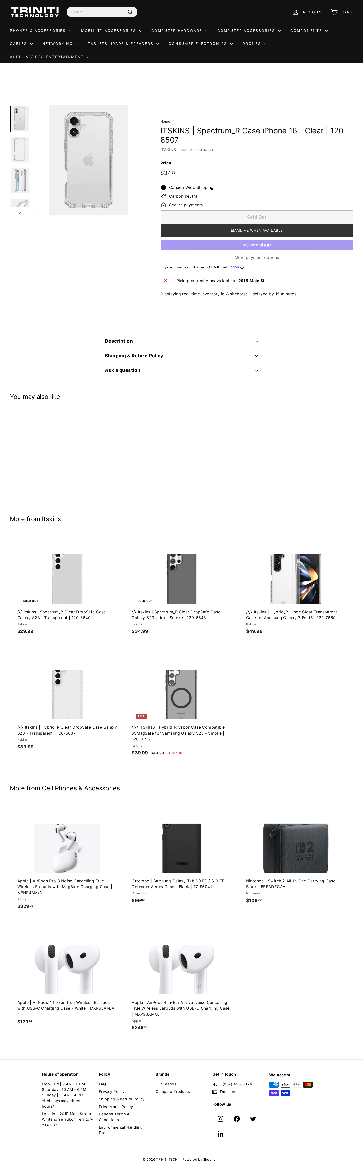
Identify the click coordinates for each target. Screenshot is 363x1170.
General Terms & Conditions (114, 1117)
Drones (252, 43)
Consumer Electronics (199, 43)
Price (166, 163)
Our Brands (166, 1084)
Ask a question (123, 370)
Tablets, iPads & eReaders (121, 43)
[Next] (20, 211)
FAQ (102, 1084)
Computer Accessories (247, 30)
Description (119, 341)
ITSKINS (168, 149)
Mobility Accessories (109, 30)
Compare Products (173, 1091)
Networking (58, 43)
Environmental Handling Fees (121, 1130)
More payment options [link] (257, 257)
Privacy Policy (112, 1091)
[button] (257, 230)
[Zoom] (89, 160)
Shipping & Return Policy (134, 356)
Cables (19, 43)
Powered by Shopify (198, 1159)
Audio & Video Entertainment (47, 57)
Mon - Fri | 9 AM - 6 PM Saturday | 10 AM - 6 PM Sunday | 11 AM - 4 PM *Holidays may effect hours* (64, 1095)
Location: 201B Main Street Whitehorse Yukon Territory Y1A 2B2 (67, 1119)
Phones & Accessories (39, 30)
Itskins (51, 519)
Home (165, 121)
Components (307, 30)
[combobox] (102, 12)
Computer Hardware (177, 30)
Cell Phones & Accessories (81, 788)
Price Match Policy (116, 1106)
